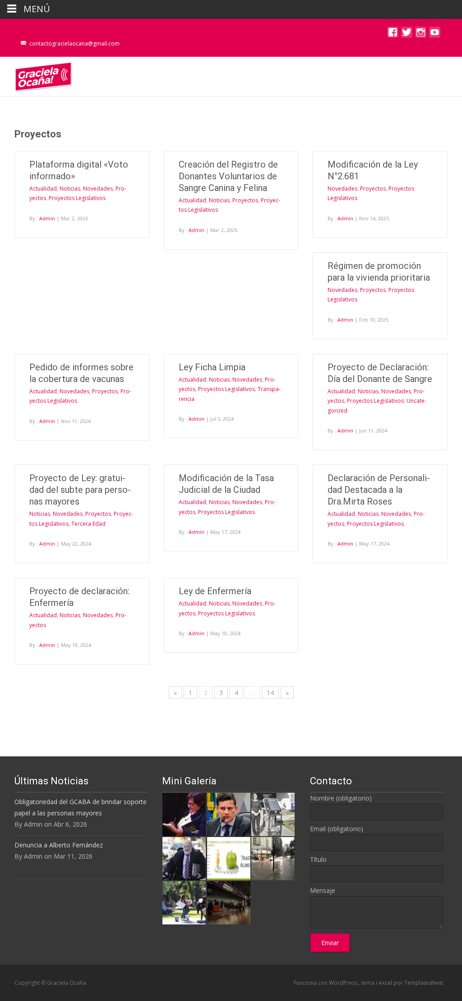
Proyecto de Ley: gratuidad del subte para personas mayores (80, 490)
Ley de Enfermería (215, 591)
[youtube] (434, 34)
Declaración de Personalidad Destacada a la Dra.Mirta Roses (379, 490)
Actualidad (43, 188)
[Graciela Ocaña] (36, 75)
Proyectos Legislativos (77, 198)
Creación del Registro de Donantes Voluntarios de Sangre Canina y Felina (228, 176)
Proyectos (245, 200)
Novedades (98, 188)
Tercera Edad (88, 524)
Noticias (70, 188)
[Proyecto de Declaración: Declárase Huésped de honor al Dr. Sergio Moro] (228, 814)
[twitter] (406, 34)
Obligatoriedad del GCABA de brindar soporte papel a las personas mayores (80, 807)
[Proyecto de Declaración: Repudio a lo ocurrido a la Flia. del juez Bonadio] (184, 858)
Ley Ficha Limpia (212, 367)
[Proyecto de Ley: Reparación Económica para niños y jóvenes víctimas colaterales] (184, 814)
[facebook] (392, 34)
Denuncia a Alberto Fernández (58, 845)
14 (270, 692)
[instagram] (420, 34)
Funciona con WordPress (326, 983)
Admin (47, 218)
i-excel (384, 983)
